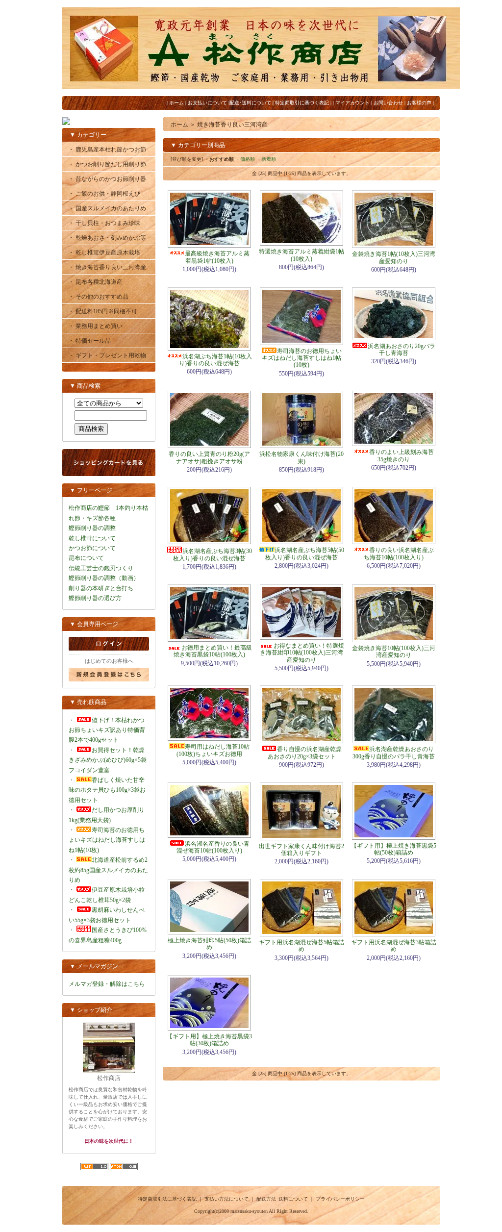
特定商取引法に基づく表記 (167, 1199)
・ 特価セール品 (89, 340)
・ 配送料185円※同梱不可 (102, 311)
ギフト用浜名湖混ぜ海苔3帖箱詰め (393, 946)
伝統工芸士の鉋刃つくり (101, 568)
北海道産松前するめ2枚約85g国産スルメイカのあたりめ (108, 869)
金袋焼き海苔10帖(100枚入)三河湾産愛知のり (393, 651)
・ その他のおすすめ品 (98, 296)
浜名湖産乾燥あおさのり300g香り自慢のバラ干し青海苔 (393, 752)
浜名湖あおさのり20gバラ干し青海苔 (401, 349)
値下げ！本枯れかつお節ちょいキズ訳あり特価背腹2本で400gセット (107, 730)
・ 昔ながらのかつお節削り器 (107, 179)
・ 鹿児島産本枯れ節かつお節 (107, 149)
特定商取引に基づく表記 (302, 102)
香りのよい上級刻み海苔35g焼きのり (401, 455)
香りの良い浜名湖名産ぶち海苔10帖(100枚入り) (399, 553)
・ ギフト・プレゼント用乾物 (107, 355)
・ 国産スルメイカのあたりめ (107, 208)
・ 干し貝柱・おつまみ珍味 (104, 223)
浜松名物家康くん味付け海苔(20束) (301, 457)
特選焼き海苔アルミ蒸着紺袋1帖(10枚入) (301, 255)
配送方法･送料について (282, 1199)
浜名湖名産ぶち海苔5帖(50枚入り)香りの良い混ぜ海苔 (304, 553)
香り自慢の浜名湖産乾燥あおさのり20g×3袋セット (305, 752)
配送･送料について (250, 102)
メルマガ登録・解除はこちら (107, 984)
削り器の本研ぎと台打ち (101, 588)
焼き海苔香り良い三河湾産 (232, 124)
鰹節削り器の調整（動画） (104, 578)
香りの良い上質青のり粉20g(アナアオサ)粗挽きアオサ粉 (209, 457)
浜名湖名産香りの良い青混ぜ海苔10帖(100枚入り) (213, 847)
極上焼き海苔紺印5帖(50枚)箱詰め (209, 944)
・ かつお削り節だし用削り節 (107, 164)
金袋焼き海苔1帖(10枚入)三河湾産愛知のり (393, 257)
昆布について (86, 557)
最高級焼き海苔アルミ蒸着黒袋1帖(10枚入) (217, 257)
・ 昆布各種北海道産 (95, 281)
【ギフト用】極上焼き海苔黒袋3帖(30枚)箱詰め (209, 1040)
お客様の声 (419, 102)
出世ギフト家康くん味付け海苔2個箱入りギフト (301, 849)
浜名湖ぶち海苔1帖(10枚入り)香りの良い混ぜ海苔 (215, 360)
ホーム (176, 102)
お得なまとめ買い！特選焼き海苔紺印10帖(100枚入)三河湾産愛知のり (302, 652)
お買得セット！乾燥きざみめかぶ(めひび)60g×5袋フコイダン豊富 (108, 760)
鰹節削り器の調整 (92, 528)
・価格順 (245, 159)
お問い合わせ (388, 102)
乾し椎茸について (92, 538)
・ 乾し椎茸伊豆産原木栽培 (104, 252)
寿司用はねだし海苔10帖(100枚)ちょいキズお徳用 (213, 750)
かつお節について (92, 548)
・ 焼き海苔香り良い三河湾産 (107, 267)
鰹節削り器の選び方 (95, 598)
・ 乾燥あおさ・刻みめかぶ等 (107, 237)
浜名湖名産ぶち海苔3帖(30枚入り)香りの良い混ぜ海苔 (212, 554)
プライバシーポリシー (340, 1199)
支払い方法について (226, 1199)
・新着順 (266, 159)
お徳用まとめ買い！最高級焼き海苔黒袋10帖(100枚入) (213, 651)
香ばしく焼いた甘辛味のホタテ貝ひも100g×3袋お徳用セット (107, 790)
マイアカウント (352, 102)
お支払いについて (207, 102)
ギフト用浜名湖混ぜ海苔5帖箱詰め (301, 946)
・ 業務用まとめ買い (95, 326)
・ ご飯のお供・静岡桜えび (104, 193)
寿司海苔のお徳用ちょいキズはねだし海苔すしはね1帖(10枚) (107, 840)
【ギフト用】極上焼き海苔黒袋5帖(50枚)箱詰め (393, 849)
